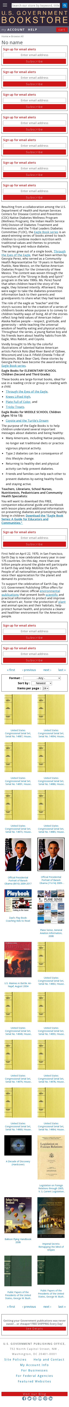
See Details (34, 1328)
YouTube (40, 1398)
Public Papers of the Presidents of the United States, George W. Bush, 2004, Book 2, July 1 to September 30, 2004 (51, 1293)
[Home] (34, 22)
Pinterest (45, 1398)
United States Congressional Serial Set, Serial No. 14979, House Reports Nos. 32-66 (18, 1078)
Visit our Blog (34, 1394)
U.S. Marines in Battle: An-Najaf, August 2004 (18, 985)
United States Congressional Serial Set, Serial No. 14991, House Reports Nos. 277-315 (18, 781)
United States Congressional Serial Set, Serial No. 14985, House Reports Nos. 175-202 (51, 828)
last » (62, 670)
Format (15, 678)
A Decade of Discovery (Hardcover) (18, 1163)
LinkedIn (51, 1398)
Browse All (17, 36)
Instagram (35, 1398)
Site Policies (15, 1359)
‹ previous (29, 670)
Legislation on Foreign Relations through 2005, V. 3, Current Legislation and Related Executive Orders (51, 1188)
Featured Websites (34, 1381)
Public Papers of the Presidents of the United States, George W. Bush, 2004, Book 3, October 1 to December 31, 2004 (18, 1295)
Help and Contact (49, 1359)
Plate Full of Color (18, 402)
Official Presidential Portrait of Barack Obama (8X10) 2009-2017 (17, 880)
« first (11, 670)
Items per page (28, 688)
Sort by (23, 683)
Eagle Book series (46, 232)
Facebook (24, 1398)
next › (47, 670)
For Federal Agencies (34, 1376)
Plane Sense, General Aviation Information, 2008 (51, 933)
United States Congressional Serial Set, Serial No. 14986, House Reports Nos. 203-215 (51, 781)
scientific (52, 595)
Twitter (29, 1398)
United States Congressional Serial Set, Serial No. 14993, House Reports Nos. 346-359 (51, 1030)
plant (62, 602)
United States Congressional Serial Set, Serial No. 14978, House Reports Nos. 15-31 (51, 1078)
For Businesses (34, 1370)
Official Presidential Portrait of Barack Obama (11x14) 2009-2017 (51, 880)
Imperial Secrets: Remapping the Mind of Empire (51, 1246)
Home (5, 36)
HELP (32, 29)
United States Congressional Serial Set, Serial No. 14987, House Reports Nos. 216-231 (18, 733)
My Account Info (34, 1365)
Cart (62, 29)
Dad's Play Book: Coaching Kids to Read (18, 919)
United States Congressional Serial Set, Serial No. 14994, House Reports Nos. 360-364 (51, 733)
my (13, 29)
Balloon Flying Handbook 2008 (18, 1241)
